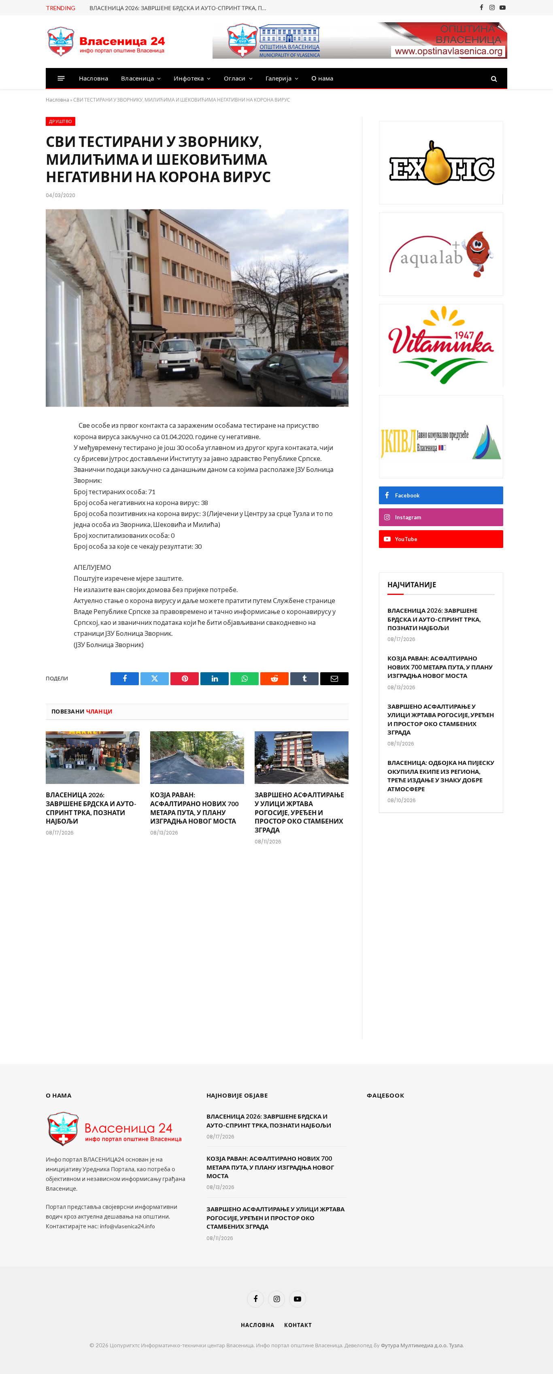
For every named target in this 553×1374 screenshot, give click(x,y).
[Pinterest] (18, 512)
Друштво (60, 121)
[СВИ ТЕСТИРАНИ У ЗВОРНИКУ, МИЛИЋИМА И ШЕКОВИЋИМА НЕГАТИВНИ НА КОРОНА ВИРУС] (197, 308)
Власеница (137, 78)
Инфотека (189, 78)
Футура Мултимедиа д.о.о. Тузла (422, 1345)
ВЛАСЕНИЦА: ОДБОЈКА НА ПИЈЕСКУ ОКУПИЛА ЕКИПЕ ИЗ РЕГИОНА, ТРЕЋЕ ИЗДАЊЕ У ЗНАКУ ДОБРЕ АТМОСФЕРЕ (440, 775)
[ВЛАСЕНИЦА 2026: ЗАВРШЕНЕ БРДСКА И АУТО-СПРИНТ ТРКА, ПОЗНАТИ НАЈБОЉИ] (93, 757)
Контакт (298, 1325)
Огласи (235, 78)
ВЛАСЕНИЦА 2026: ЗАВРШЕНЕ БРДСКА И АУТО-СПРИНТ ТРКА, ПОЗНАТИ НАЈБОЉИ (180, 7)
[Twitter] (18, 469)
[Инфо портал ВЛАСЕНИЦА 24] (106, 42)
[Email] (18, 534)
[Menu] (61, 78)
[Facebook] (18, 448)
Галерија (278, 78)
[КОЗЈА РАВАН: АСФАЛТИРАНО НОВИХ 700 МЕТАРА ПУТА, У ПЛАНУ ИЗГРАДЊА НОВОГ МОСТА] (197, 757)
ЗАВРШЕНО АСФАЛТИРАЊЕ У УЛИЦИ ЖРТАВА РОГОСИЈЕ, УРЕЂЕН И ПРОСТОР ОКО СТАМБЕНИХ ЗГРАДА (299, 812)
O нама (322, 78)
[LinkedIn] (18, 491)
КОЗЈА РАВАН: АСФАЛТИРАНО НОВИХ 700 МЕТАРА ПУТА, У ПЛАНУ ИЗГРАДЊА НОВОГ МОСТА (194, 808)
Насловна (93, 78)
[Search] (493, 78)
